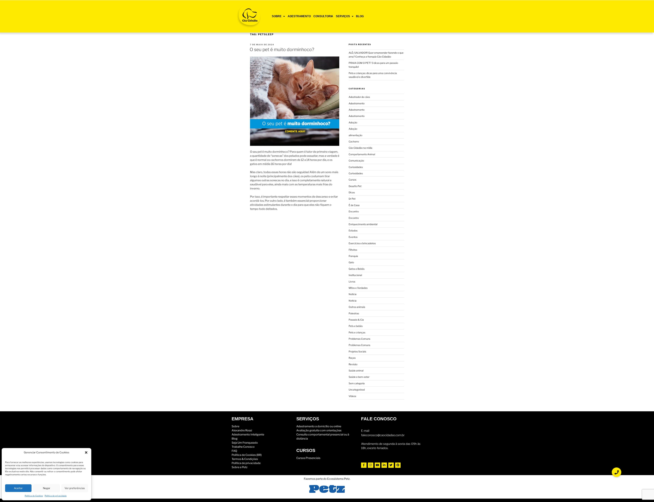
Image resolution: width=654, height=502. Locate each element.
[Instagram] (370, 465)
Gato (351, 262)
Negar (46, 488)
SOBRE (277, 16)
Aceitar (18, 488)
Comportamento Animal (362, 154)
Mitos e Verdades (358, 287)
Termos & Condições (245, 459)
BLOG (360, 16)
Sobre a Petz (239, 467)
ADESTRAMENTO (299, 16)
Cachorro (354, 141)
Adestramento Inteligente (248, 434)
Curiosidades (356, 167)
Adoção (353, 122)
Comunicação (356, 160)
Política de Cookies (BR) (247, 455)
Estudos (353, 230)
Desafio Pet (355, 186)
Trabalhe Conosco (243, 446)
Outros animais (357, 306)
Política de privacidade (56, 496)
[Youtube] (377, 465)
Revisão (353, 364)
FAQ (234, 450)
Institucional (355, 275)
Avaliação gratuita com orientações (318, 430)
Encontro (354, 211)
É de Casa (354, 205)
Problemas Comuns (359, 338)
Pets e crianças (357, 332)
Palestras (354, 313)
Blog (235, 438)
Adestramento (356, 103)
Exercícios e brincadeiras (362, 243)
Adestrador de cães (359, 96)
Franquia (353, 256)
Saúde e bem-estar (359, 376)
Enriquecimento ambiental (363, 224)
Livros (352, 281)
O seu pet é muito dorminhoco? (282, 49)
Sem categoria (357, 383)
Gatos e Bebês (356, 268)
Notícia (352, 294)
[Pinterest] (398, 465)
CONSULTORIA (323, 16)
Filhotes (353, 249)
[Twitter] (391, 465)
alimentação (355, 135)
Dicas (352, 192)
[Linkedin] (384, 465)
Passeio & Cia (356, 319)
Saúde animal (356, 370)
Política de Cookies (34, 496)
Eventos (353, 237)
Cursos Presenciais (308, 458)
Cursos (352, 179)
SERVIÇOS (343, 16)
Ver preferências (75, 488)
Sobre (235, 426)
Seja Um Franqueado (245, 442)
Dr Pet (352, 198)
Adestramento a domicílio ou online (318, 426)
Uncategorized (357, 389)
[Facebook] (364, 465)
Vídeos (352, 396)
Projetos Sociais (357, 351)
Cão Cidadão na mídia (360, 147)
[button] (86, 452)
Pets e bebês (356, 326)
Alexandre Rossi (242, 430)
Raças (352, 357)
